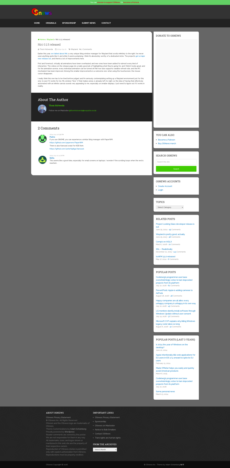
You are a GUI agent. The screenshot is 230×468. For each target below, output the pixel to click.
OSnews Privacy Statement (58, 417)
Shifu (52, 158)
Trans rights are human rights (108, 438)
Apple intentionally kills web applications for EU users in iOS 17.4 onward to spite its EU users (175, 358)
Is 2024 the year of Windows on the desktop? (172, 346)
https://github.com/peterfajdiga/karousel (67, 149)
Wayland (50, 39)
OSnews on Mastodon (105, 425)
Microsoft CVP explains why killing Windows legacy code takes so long (175, 322)
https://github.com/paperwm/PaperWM (66, 143)
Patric (52, 137)
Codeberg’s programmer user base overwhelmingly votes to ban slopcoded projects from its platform (174, 280)
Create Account (165, 186)
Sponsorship (69, 23)
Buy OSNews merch (167, 143)
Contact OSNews (102, 434)
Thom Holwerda (46, 49)
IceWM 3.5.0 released (165, 256)
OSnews (49, 465)
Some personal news (165, 391)
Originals (51, 23)
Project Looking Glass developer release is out (175, 225)
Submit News (88, 23)
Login (160, 190)
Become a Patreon (166, 140)
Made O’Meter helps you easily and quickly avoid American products (175, 369)
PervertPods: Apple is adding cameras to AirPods (174, 291)
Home (37, 23)
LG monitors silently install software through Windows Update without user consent (176, 312)
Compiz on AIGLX (164, 242)
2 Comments (86, 49)
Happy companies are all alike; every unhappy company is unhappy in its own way (176, 302)
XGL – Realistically (164, 249)
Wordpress (70, 432)
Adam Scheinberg (78, 429)
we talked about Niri (59, 54)
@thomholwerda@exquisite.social (82, 110)
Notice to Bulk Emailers (105, 430)
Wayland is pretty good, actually (170, 234)
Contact (106, 23)
